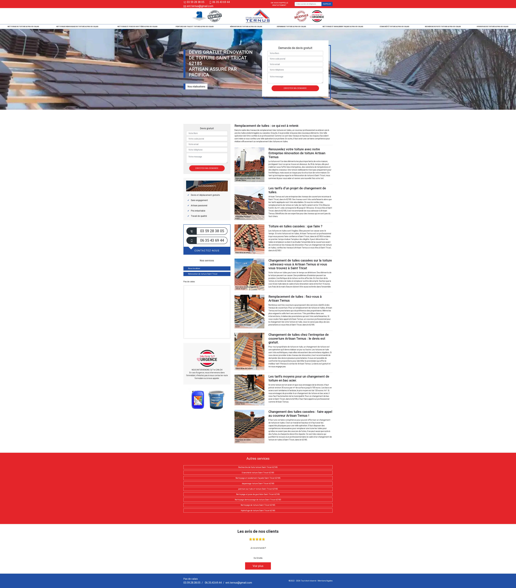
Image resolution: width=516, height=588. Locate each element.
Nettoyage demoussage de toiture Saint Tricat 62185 (258, 500)
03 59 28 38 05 (195, 2)
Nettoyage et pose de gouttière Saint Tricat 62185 (258, 494)
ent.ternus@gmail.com (199, 6)
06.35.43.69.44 (213, 582)
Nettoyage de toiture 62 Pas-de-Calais (23, 26)
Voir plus (258, 566)
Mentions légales (325, 581)
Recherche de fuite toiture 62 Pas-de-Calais (443, 26)
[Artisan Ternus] (258, 16)
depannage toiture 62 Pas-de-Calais (291, 26)
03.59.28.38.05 (191, 582)
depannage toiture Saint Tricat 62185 (258, 483)
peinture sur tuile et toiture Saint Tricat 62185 (258, 489)
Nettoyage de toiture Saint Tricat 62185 (258, 505)
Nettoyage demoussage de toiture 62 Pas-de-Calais (77, 26)
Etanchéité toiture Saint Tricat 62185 (258, 473)
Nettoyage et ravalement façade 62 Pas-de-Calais (342, 26)
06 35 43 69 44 (221, 2)
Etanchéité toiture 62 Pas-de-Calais (394, 26)
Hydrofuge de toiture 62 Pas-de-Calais (492, 26)
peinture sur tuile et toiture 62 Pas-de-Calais (195, 26)
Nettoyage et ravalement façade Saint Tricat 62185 (258, 478)
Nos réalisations (196, 86)
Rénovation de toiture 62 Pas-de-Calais (246, 26)
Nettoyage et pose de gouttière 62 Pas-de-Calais (137, 26)
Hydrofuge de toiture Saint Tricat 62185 (258, 510)
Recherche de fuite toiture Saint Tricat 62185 (258, 467)
